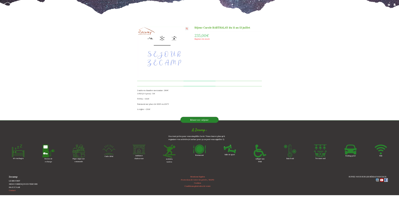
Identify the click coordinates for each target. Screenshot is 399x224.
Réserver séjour (199, 120)
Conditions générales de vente (197, 186)
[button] (186, 28)
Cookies (197, 183)
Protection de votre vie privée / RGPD (197, 180)
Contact (12, 190)
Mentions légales (197, 177)
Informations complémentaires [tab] (199, 84)
